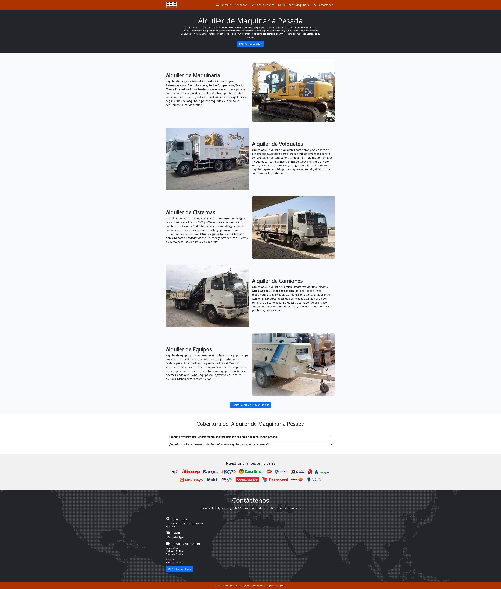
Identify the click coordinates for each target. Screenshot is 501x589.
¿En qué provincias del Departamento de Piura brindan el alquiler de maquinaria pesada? (223, 437)
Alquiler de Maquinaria (296, 5)
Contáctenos (325, 5)
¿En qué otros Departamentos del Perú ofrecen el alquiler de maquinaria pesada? (219, 444)
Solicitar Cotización (250, 43)
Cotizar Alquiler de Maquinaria (250, 405)
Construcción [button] (263, 5)
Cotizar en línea (181, 569)
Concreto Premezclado (233, 5)
